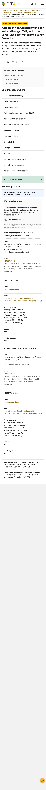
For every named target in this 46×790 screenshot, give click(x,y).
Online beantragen (11, 79)
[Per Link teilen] (17, 62)
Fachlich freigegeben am (14, 165)
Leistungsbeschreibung (13, 75)
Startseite (5, 10)
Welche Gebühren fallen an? (15, 119)
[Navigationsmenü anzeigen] (42, 4)
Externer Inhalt (15, 219)
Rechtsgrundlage (11, 136)
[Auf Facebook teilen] (3, 62)
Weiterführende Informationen (16, 171)
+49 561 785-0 (9, 261)
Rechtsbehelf (9, 142)
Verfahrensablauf (11, 101)
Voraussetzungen (11, 107)
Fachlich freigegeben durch (15, 159)
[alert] (23, 179)
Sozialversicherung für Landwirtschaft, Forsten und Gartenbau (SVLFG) (19, 193)
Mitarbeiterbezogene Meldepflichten (25, 12)
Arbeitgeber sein (7, 12)
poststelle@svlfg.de (11, 289)
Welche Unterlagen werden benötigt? (19, 113)
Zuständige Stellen (11, 83)
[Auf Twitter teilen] (8, 62)
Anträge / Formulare (12, 148)
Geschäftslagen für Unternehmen (30, 10)
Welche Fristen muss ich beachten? (18, 124)
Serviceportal (14, 10)
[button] (23, 179)
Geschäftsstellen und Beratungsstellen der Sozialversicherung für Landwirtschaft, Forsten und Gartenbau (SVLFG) (21, 464)
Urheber (7, 153)
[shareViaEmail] (22, 62)
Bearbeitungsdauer (11, 130)
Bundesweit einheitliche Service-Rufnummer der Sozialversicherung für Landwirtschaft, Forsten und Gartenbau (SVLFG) (22, 474)
